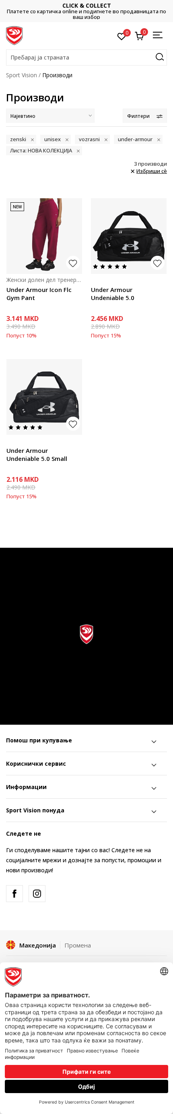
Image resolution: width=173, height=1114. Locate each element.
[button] (86, 57)
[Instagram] (37, 894)
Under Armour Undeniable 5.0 (112, 294)
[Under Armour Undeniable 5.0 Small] (44, 397)
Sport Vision (21, 75)
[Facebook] (14, 894)
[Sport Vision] (14, 35)
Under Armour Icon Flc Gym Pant (39, 294)
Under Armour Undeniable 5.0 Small (36, 454)
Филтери (138, 116)
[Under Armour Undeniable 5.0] (129, 236)
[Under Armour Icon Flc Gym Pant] (44, 236)
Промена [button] (77, 945)
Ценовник (128, 11)
